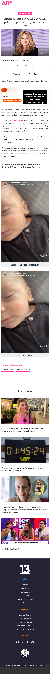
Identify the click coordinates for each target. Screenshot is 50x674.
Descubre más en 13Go (12, 101)
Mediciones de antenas (25, 626)
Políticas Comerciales (25, 622)
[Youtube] (32, 642)
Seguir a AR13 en (23, 66)
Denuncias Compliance (25, 629)
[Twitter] (22, 642)
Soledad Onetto (23, 369)
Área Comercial (25, 619)
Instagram (18, 120)
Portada (25, 585)
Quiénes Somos (25, 615)
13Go (25, 603)
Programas (25, 588)
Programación (25, 592)
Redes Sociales (7, 369)
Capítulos (25, 596)
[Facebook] (27, 642)
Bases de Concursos (25, 599)
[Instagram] (17, 642)
